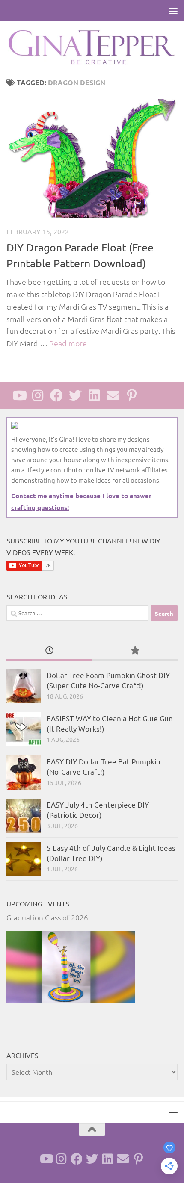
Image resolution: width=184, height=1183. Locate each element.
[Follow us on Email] (113, 395)
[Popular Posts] (135, 651)
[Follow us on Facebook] (56, 395)
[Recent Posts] (49, 651)
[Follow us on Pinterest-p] (131, 395)
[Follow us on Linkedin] (94, 395)
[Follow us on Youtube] (18, 395)
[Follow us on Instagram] (37, 395)
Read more (68, 343)
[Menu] (173, 10)
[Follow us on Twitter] (75, 395)
